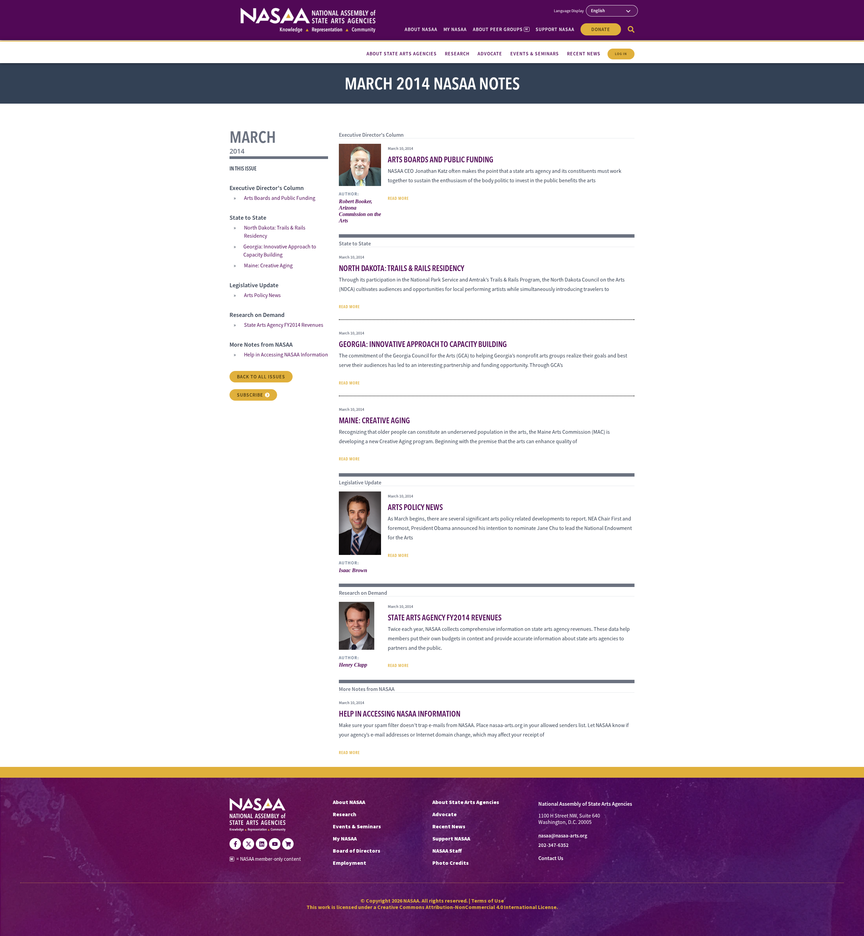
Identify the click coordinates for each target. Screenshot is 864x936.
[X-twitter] (248, 844)
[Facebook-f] (235, 844)
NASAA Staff (447, 850)
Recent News (448, 826)
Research (344, 814)
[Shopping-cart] (288, 844)
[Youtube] (274, 844)
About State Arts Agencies (465, 802)
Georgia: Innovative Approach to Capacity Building (279, 250)
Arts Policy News (262, 295)
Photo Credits (450, 862)
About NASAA (421, 29)
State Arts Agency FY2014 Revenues (283, 325)
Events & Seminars (357, 826)
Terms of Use (487, 900)
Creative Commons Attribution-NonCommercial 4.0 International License (467, 907)
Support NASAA (555, 29)
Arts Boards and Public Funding (279, 198)
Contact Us (550, 858)
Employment (349, 862)
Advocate (444, 814)
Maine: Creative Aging (268, 265)
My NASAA (455, 29)
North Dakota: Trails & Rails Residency (274, 231)
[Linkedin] (261, 844)
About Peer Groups (500, 29)
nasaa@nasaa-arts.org (562, 835)
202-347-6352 (553, 845)
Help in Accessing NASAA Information (286, 354)
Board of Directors (356, 850)
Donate (600, 29)
